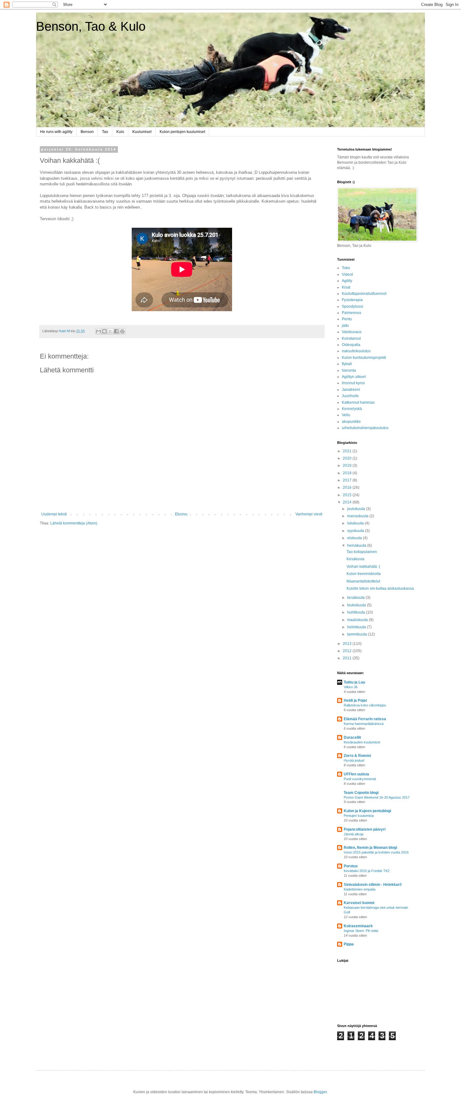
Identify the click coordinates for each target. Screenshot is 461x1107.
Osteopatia (351, 345)
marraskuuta (358, 516)
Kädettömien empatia (359, 889)
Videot (347, 274)
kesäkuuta (356, 597)
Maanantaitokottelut (363, 581)
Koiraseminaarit (358, 926)
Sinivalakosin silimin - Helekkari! (373, 884)
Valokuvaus (352, 332)
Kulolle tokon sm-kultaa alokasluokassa (380, 588)
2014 (347, 502)
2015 (347, 495)
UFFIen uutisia (356, 774)
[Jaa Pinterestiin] (122, 331)
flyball (347, 364)
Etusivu (181, 514)
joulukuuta (356, 509)
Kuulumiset (141, 132)
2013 (347, 643)
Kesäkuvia (355, 559)
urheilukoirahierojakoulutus (365, 428)
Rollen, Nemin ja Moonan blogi (370, 847)
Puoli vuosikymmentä (360, 779)
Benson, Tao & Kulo (91, 26)
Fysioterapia (352, 300)
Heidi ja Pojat (355, 700)
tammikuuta (357, 634)
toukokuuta (357, 605)
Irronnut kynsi (353, 383)
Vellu (346, 415)
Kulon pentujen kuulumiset (182, 132)
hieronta (349, 370)
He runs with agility (56, 132)
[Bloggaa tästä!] (104, 331)
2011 (347, 658)
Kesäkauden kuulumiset (362, 742)
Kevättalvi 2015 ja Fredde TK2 (366, 871)
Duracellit (352, 737)
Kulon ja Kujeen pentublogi (367, 811)
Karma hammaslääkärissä (364, 724)
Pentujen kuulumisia (359, 815)
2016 (347, 487)
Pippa (349, 944)
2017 (347, 480)
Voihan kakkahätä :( (363, 566)
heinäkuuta (357, 545)
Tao (105, 132)
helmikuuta (357, 627)
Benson (87, 132)
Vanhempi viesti (308, 514)
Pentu (347, 319)
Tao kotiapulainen (362, 552)
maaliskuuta (358, 620)
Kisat (346, 287)
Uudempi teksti (54, 514)
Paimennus (351, 313)
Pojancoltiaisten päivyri (364, 829)
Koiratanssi (351, 338)
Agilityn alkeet (354, 377)
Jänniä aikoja (353, 834)
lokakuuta (356, 523)
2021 (347, 451)
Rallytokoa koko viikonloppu (365, 705)
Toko (346, 268)
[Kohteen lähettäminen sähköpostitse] (98, 331)
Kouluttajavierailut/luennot (364, 293)
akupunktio (351, 421)
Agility (347, 281)
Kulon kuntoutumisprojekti (364, 357)
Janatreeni (351, 389)
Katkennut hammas (358, 402)
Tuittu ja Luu (354, 682)
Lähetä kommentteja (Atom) (73, 523)
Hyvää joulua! (354, 760)
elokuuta (355, 538)
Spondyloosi (352, 306)
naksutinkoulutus (356, 351)
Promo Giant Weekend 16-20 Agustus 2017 (377, 797)
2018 (347, 473)
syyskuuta (356, 531)
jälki (345, 325)
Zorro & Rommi (357, 755)
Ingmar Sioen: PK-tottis (361, 931)
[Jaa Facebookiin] (116, 331)
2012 (347, 651)
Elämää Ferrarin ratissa (365, 719)
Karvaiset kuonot (359, 903)
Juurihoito (350, 396)
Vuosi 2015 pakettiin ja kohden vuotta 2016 (376, 852)
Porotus (351, 866)
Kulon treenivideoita (364, 574)
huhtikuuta (356, 612)
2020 (347, 458)
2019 (347, 465)
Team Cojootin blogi (361, 792)
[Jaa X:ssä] (110, 331)
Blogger (320, 1092)
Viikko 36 (351, 687)
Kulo (120, 132)
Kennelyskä (352, 409)
